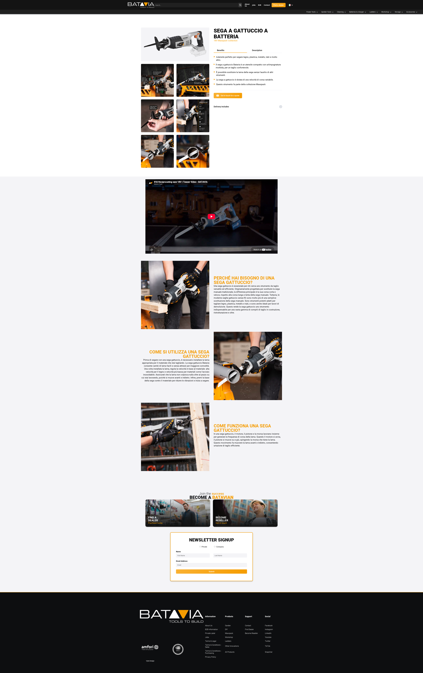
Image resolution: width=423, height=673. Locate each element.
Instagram (269, 629)
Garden (228, 625)
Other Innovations (232, 646)
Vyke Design (150, 661)
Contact (248, 625)
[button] (290, 5)
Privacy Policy (210, 657)
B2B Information (211, 629)
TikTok (267, 646)
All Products (229, 652)
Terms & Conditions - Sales (213, 646)
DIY (226, 629)
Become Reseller (251, 633)
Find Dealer (249, 629)
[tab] (230, 50)
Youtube (268, 637)
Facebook (269, 625)
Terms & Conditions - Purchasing (213, 652)
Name (178, 551)
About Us (208, 625)
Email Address (181, 561)
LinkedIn (268, 633)
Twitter (267, 641)
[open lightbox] (175, 46)
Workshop (229, 637)
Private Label (210, 633)
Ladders (228, 641)
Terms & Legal (210, 641)
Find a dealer (278, 5)
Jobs (207, 637)
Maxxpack (229, 633)
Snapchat (268, 652)
